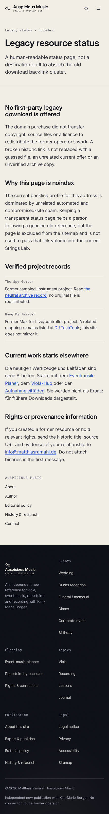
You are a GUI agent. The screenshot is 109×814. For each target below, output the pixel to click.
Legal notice (69, 726)
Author (11, 496)
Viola (63, 661)
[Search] (86, 8)
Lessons (65, 685)
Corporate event (72, 620)
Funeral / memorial (74, 597)
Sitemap (65, 762)
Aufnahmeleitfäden (24, 390)
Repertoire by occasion (24, 673)
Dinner (64, 609)
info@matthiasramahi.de (30, 452)
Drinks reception (72, 585)
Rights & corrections (21, 685)
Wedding (66, 573)
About (10, 486)
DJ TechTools (67, 327)
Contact (12, 523)
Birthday (65, 632)
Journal (65, 697)
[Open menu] (98, 8)
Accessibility (69, 750)
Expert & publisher (20, 738)
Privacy (65, 738)
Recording (67, 673)
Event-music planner (22, 661)
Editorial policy (18, 505)
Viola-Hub (41, 383)
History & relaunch (22, 514)
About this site (17, 726)
